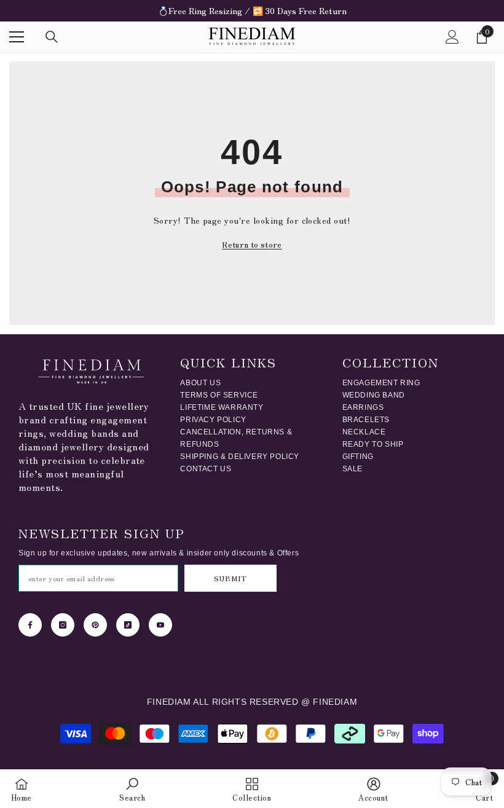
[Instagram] (62, 625)
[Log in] (452, 37)
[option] (252, 11)
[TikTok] (128, 625)
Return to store (252, 244)
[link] (132, 789)
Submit (230, 578)
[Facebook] (30, 625)
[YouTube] (160, 625)
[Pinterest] (95, 625)
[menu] (16, 36)
